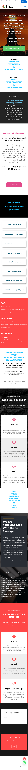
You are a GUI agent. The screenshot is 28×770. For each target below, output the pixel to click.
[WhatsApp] (24, 762)
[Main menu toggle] (25, 6)
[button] (24, 1)
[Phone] (24, 758)
